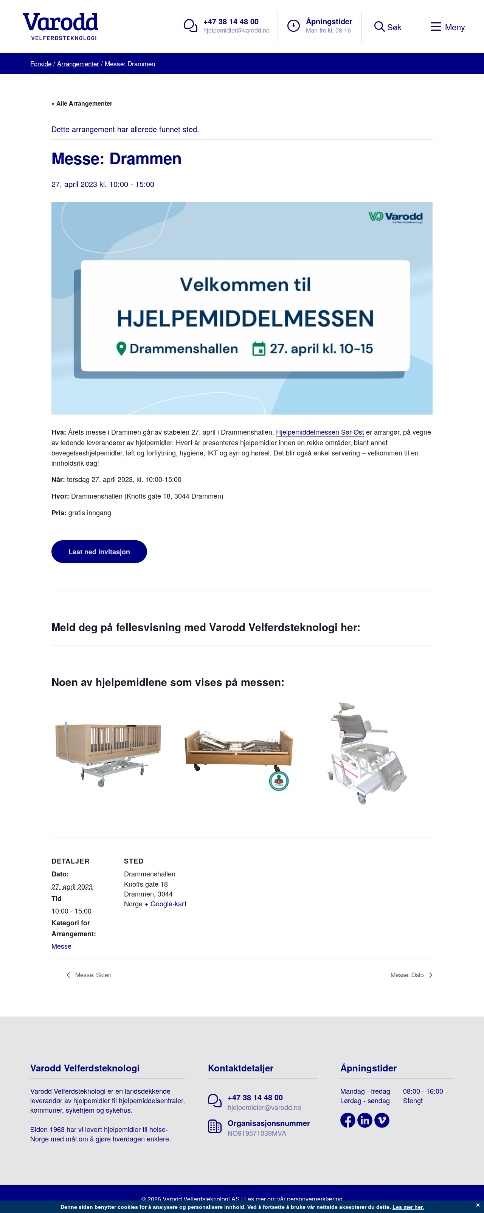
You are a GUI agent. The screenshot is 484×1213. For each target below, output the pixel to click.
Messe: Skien (93, 974)
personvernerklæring (315, 1198)
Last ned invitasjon (99, 552)
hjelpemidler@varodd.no (236, 30)
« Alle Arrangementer (81, 103)
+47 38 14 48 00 (231, 21)
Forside (40, 63)
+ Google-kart (165, 903)
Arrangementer (78, 63)
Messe (61, 946)
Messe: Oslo (408, 974)
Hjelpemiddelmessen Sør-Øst (320, 432)
